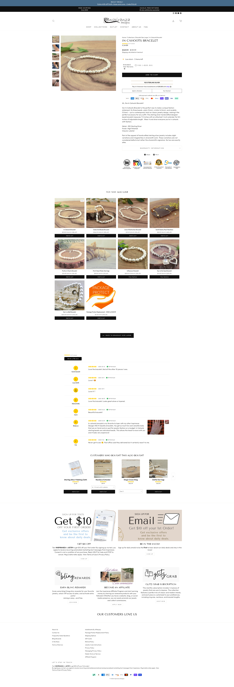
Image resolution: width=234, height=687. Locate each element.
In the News (55, 642)
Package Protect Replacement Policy (97, 633)
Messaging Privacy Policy (93, 651)
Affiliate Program (90, 657)
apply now (117, 604)
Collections (100, 27)
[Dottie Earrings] (158, 469)
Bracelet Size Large (142, 37)
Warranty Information (152, 148)
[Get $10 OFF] (84, 525)
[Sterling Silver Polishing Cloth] (75, 469)
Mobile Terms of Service (93, 654)
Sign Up (150, 554)
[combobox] (103, 487)
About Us (136, 27)
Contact (124, 27)
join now (73, 602)
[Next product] (173, 476)
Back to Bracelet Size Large (118, 335)
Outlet (113, 27)
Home (124, 37)
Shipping (125, 52)
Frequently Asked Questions (61, 636)
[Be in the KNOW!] (150, 525)
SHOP (88, 27)
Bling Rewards (56, 639)
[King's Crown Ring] (131, 469)
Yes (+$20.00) (145, 65)
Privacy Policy (104, 554)
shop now (161, 601)
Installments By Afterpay (93, 629)
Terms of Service (57, 645)
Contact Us (55, 633)
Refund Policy (89, 642)
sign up (84, 558)
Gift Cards (88, 639)
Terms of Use (92, 554)
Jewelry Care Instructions (93, 645)
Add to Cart (75, 491)
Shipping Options (90, 636)
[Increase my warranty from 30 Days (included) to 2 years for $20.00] (124, 68)
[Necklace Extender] (103, 469)
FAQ (146, 27)
